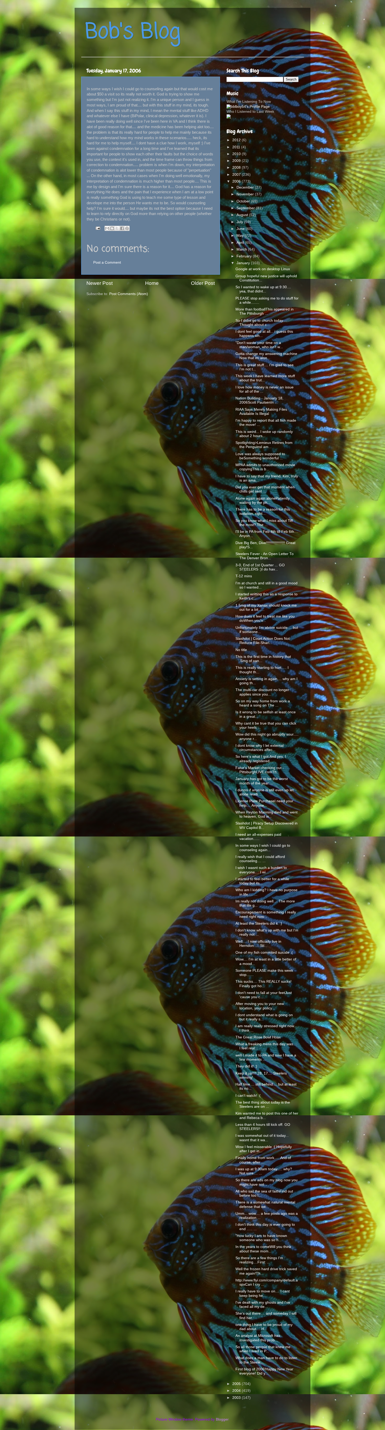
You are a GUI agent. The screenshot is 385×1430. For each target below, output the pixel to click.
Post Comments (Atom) (128, 294)
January (243, 263)
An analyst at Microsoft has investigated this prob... (257, 1338)
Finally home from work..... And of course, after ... (263, 1160)
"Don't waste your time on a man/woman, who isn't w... (259, 345)
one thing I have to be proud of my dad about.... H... (264, 1327)
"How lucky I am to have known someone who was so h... (261, 1238)
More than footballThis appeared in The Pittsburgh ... (264, 311)
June (241, 229)
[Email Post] (97, 228)
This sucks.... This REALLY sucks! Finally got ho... (263, 984)
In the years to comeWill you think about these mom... (263, 1249)
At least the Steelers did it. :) (258, 923)
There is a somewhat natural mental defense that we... (265, 1204)
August (242, 215)
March (242, 249)
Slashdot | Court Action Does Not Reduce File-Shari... (262, 641)
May (240, 236)
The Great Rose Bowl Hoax (258, 1037)
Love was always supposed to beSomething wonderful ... (260, 456)
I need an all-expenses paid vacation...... (258, 837)
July (240, 222)
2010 (237, 154)
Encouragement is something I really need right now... (265, 914)
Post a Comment (107, 262)
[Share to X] (117, 228)
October (243, 201)
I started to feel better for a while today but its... (262, 881)
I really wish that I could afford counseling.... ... (260, 859)
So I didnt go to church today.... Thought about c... (261, 323)
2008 (237, 167)
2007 (237, 175)
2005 (237, 1384)
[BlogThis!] (112, 228)
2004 (237, 1391)
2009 (237, 161)
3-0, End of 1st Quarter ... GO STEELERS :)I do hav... (260, 567)
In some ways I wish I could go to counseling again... (262, 848)
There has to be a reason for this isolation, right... (262, 511)
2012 (237, 140)
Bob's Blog (132, 32)
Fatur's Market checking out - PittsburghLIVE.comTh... (259, 770)
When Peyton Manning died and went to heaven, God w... (266, 814)
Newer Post (99, 283)
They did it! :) (246, 1066)
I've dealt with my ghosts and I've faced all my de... (262, 1305)
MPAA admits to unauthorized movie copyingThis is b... (265, 467)
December (245, 187)
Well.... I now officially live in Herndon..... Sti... (258, 944)
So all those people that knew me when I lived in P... (262, 1349)
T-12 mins (243, 576)
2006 (237, 181)
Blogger (222, 1419)
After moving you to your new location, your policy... (259, 1006)
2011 (236, 147)
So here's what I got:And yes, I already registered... (260, 759)
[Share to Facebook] (122, 228)
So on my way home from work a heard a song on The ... (262, 703)
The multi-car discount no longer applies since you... (262, 692)
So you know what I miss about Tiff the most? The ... (264, 523)
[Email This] (107, 228)
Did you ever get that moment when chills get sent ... (265, 489)
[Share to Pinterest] (127, 228)
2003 (237, 1398)
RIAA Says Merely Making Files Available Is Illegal (261, 412)
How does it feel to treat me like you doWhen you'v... (265, 618)
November (245, 194)
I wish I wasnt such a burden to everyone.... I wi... (261, 870)
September (246, 208)
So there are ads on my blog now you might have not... (266, 1182)
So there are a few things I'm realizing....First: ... (259, 1260)
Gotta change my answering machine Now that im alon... (266, 356)
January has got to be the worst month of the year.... (261, 781)
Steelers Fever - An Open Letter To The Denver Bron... (264, 556)
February (244, 256)
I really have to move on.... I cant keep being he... (262, 1293)
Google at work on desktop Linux (262, 269)
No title (241, 650)
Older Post (203, 283)
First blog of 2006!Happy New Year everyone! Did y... (264, 1371)
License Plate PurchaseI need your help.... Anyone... (264, 803)
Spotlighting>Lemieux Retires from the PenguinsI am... (264, 445)
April (240, 243)
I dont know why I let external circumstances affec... (259, 748)
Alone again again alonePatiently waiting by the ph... (262, 500)
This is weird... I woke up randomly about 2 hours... (264, 434)
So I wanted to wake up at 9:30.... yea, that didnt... (263, 289)
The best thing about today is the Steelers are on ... (262, 1104)
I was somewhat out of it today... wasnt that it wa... (262, 1138)
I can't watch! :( (248, 1096)
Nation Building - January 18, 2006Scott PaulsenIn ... (259, 400)
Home (152, 283)
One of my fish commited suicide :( (264, 952)
